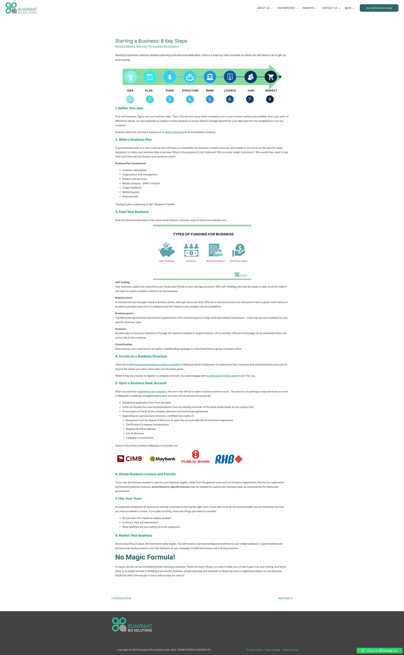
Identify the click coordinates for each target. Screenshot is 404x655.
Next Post (285, 597)
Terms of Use (290, 649)
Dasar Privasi (272, 649)
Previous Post (121, 597)
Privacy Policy (255, 649)
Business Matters (125, 46)
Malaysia (141, 46)
